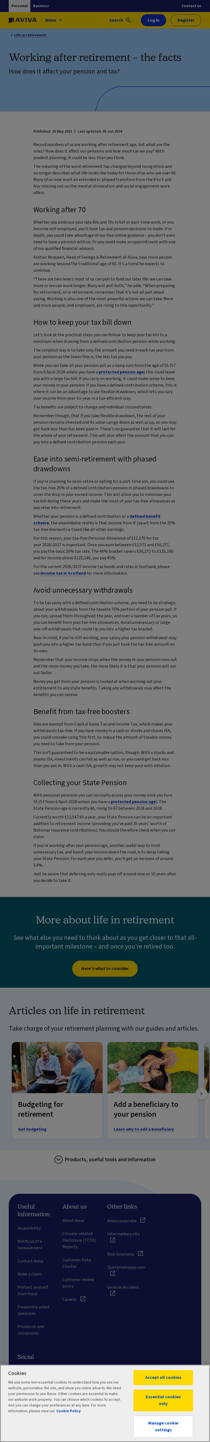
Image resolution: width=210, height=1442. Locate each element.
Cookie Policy (68, 1411)
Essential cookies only (163, 1400)
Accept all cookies (163, 1377)
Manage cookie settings (163, 1426)
